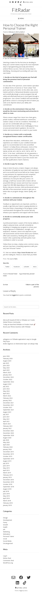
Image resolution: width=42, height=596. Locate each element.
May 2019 (6, 468)
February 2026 (8, 358)
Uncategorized (8, 543)
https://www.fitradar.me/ (25, 252)
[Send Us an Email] (10, 2)
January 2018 (7, 505)
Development (7, 520)
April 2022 (6, 393)
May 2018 (6, 496)
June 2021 (6, 417)
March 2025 (7, 372)
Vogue (21, 590)
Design (5, 518)
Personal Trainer (12, 274)
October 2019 (7, 456)
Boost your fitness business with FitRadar (16, 327)
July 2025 (6, 363)
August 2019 (7, 461)
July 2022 (6, 386)
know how (26, 274)
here (15, 259)
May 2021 (6, 419)
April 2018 (6, 498)
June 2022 (6, 389)
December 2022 (8, 377)
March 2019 (7, 473)
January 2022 (7, 400)
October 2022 (7, 379)
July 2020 (6, 440)
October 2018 (7, 484)
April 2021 (6, 421)
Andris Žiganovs (8, 344)
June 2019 (6, 466)
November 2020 (8, 433)
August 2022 (7, 384)
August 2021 (7, 412)
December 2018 (8, 480)
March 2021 (7, 424)
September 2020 (8, 435)
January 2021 (7, 428)
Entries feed (7, 558)
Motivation (6, 534)
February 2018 (8, 503)
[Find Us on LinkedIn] (18, 2)
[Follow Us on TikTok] (21, 2)
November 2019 (8, 454)
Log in (5, 556)
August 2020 (7, 438)
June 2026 (6, 356)
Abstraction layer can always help (27, 344)
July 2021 (6, 414)
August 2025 (7, 361)
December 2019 (8, 452)
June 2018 (6, 494)
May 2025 (6, 368)
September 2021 (8, 410)
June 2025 (6, 365)
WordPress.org (8, 563)
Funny (5, 522)
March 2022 (7, 396)
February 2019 (8, 475)
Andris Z (22, 32)
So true (5, 284)
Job (4, 529)
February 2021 (8, 426)
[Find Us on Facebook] (13, 2)
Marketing (6, 532)
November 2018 (8, 482)
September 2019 (8, 459)
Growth (5, 525)
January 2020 (7, 449)
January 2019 (7, 477)
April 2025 (6, 370)
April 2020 (6, 445)
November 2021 (8, 405)
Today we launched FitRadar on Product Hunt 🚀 (19, 324)
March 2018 (7, 501)
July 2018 (6, 491)
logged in (15, 295)
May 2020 (6, 442)
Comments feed (8, 560)
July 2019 (6, 463)
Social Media (7, 541)
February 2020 (8, 447)
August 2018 (7, 489)
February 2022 (8, 398)
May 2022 (6, 391)
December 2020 (8, 431)
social (5, 539)
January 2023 (7, 375)
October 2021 (7, 407)
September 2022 (8, 382)
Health (5, 527)
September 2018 (8, 487)
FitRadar (21, 9)
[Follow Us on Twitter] (15, 2)
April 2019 (6, 470)
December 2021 (8, 403)
